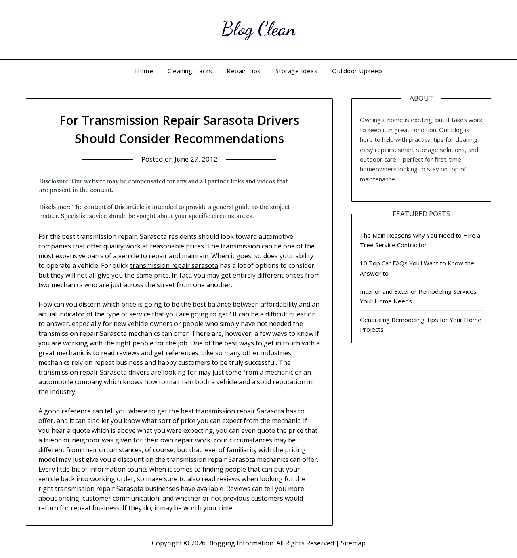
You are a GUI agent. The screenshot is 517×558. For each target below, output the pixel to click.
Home (144, 71)
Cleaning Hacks (190, 71)
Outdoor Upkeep (357, 71)
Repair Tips (244, 71)
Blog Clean (258, 28)
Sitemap (353, 543)
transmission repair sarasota (174, 265)
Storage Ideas (296, 71)
